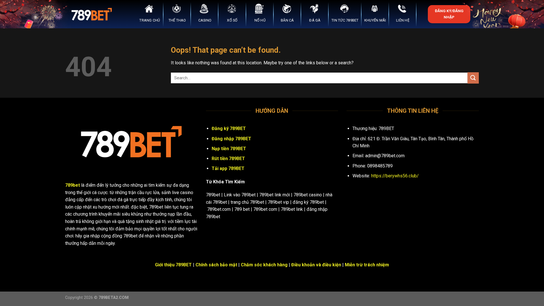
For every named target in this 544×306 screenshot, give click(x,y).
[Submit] (473, 77)
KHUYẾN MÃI (375, 20)
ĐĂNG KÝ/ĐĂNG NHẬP (449, 13)
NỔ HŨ (259, 20)
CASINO (205, 20)
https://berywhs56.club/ (395, 175)
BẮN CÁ (287, 20)
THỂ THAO (177, 20)
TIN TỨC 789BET (345, 20)
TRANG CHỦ (149, 20)
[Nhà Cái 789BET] (93, 14)
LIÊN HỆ (402, 20)
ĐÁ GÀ (314, 20)
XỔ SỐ (232, 20)
